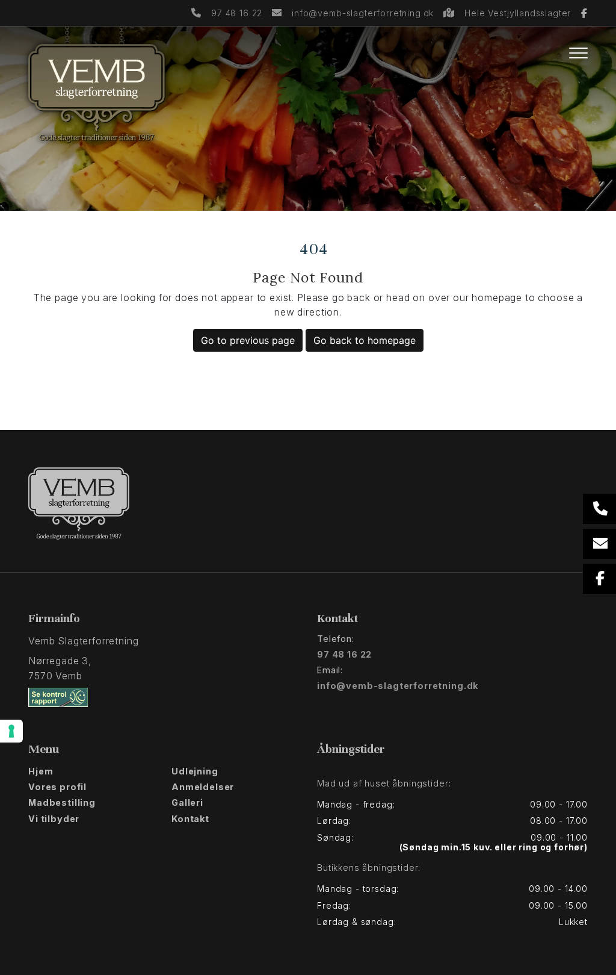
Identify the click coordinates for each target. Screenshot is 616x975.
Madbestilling (62, 803)
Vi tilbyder (53, 819)
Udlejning (194, 771)
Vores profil (57, 787)
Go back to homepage (364, 340)
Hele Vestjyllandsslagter (519, 13)
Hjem (40, 771)
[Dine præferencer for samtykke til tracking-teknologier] (11, 731)
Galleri (187, 803)
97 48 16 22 (236, 13)
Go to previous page (248, 340)
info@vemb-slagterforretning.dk (363, 13)
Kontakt (190, 819)
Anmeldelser (202, 787)
